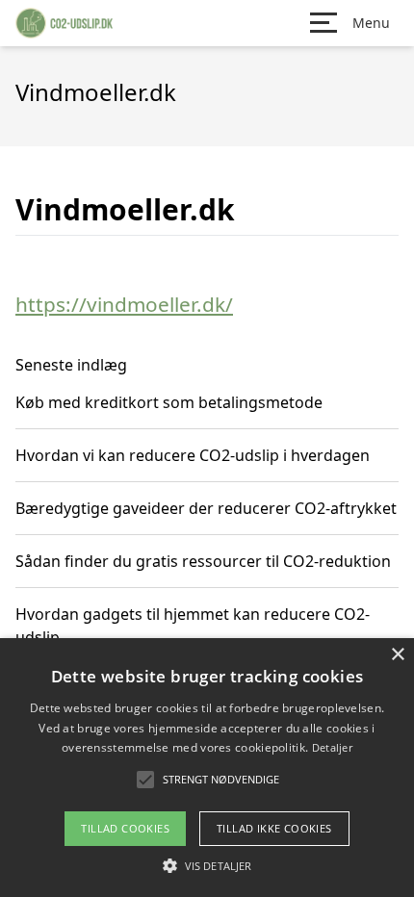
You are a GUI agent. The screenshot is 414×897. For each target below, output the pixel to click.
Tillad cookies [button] (125, 828)
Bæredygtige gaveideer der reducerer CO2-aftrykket (206, 508)
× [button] (397, 655)
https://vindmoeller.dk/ (124, 304)
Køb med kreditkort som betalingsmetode (169, 402)
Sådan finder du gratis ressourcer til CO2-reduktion (203, 561)
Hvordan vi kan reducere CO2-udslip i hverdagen (192, 455)
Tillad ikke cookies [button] (274, 828)
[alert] (207, 767)
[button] (207, 865)
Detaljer (332, 747)
